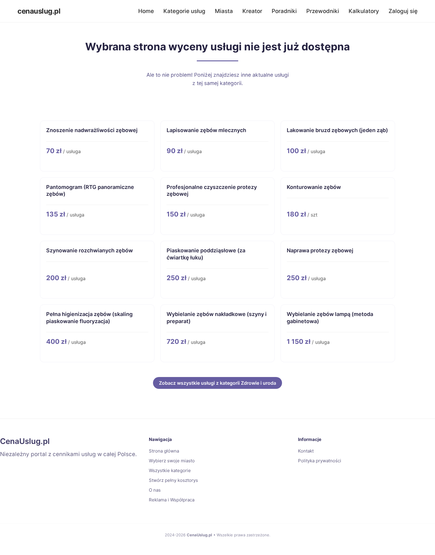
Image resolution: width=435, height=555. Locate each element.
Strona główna (164, 451)
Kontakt (306, 451)
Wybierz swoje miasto (172, 460)
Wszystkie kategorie (170, 470)
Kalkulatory (364, 11)
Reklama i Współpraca (171, 500)
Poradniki (284, 11)
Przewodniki (322, 11)
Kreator (252, 11)
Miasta (224, 11)
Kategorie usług (184, 11)
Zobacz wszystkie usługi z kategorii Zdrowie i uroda (217, 383)
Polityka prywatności (319, 460)
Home (146, 11)
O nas (155, 490)
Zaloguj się (403, 11)
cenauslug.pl (38, 11)
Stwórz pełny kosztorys (173, 480)
